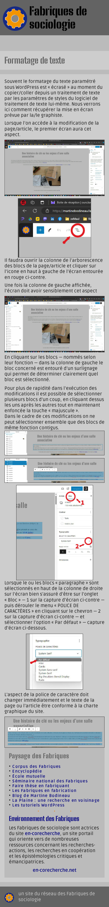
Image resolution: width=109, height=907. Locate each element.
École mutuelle (28, 776)
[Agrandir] (97, 147)
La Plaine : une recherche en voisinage (55, 800)
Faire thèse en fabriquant (40, 786)
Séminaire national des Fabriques (49, 781)
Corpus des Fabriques (36, 766)
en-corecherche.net (54, 870)
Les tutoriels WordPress (38, 805)
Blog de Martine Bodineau (41, 795)
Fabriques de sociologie (58, 17)
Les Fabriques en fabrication (44, 790)
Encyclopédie (27, 771)
